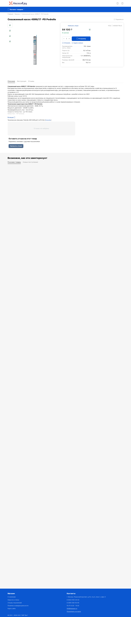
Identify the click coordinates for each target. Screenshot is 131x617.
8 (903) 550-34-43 (73, 600)
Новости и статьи (13, 600)
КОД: (109, 25)
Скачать (48, 120)
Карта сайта (12, 608)
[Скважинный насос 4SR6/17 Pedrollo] (35, 50)
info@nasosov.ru (72, 608)
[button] (118, 19)
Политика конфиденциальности (18, 605)
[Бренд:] (90, 29)
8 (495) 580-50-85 (73, 603)
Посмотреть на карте (74, 611)
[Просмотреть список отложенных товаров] (122, 3)
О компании (12, 597)
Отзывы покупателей (15, 603)
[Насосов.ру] (17, 3)
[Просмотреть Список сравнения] (118, 3)
